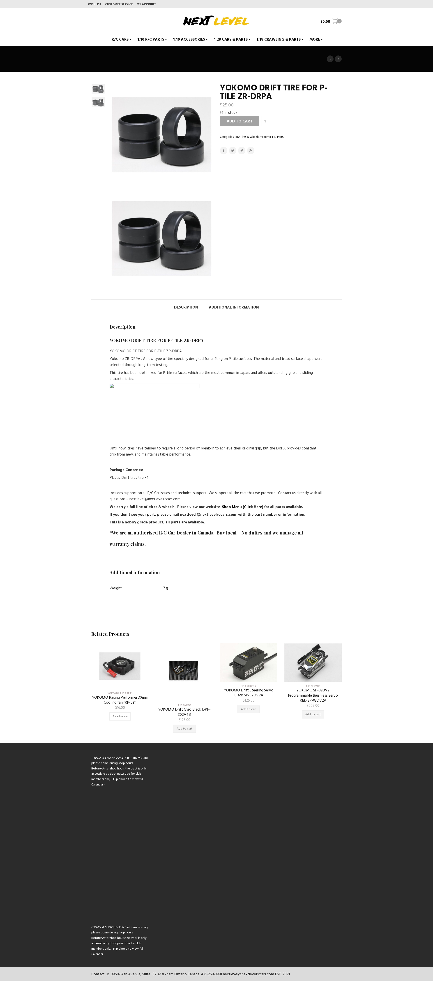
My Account (146, 4)
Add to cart (240, 121)
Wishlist (94, 4)
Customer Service (119, 4)
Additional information (234, 307)
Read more (120, 716)
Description (186, 307)
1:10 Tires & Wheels (247, 137)
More (314, 40)
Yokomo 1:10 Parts (271, 137)
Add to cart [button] (184, 728)
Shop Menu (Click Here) (242, 507)
